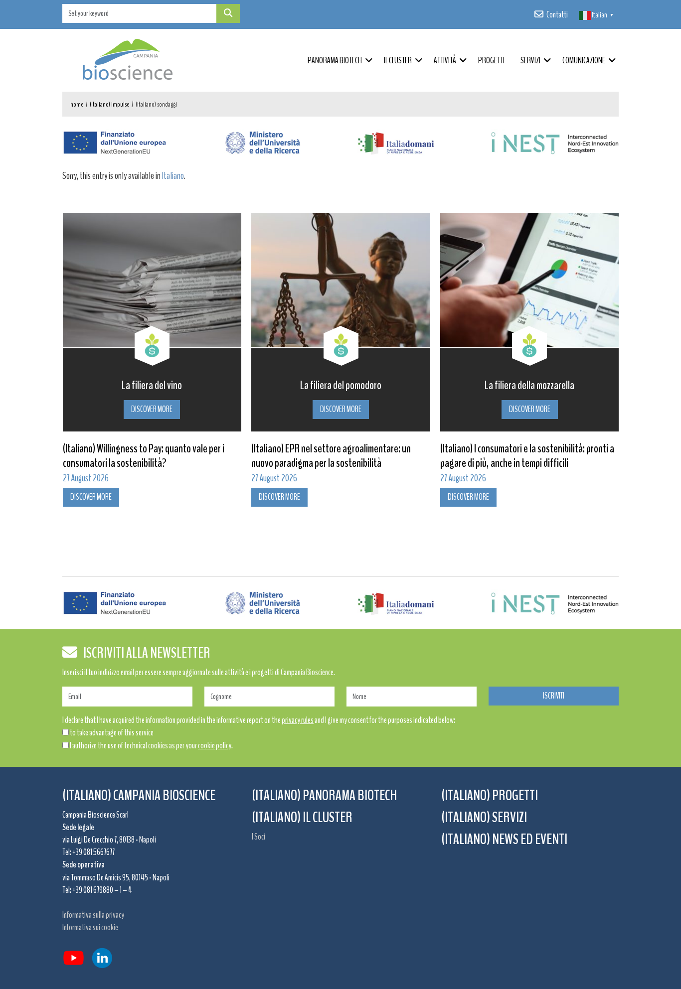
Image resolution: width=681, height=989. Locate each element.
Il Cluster (398, 60)
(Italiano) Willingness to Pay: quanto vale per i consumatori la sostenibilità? (576, 455)
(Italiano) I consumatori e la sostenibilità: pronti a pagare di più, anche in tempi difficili (394, 455)
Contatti (557, 14)
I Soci (258, 837)
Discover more (207, 409)
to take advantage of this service (112, 732)
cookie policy (214, 745)
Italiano (173, 175)
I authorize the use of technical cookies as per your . (151, 745)
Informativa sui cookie (90, 927)
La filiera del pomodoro (207, 385)
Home (77, 104)
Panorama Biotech (335, 60)
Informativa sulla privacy (93, 915)
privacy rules (298, 720)
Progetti (491, 60)
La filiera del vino (585, 385)
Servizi (530, 60)
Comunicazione (583, 60)
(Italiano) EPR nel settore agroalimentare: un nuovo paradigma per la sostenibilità (198, 455)
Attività (445, 60)
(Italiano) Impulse (110, 104)
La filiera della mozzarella (396, 385)
